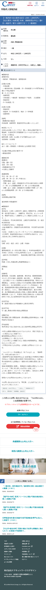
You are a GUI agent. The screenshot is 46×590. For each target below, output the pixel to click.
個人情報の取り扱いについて (30, 557)
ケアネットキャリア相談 (11, 559)
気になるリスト (8, 557)
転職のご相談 (8, 551)
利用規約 (24, 551)
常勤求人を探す (8, 544)
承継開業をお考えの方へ (23, 441)
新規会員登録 (25, 426)
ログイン (25, 414)
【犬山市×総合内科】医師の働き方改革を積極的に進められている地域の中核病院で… (22, 530)
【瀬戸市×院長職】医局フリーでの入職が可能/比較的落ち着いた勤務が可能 (22, 508)
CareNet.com (26, 546)
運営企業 (24, 544)
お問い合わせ (26, 541)
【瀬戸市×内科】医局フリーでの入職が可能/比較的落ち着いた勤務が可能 (22, 498)
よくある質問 (8, 562)
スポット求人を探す (10, 549)
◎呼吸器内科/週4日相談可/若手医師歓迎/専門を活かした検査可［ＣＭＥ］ (22, 519)
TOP (5, 541)
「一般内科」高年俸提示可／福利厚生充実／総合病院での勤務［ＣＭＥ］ (23, 487)
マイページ (7, 554)
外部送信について (27, 554)
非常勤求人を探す (9, 546)
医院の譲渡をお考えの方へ (23, 451)
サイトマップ (26, 549)
